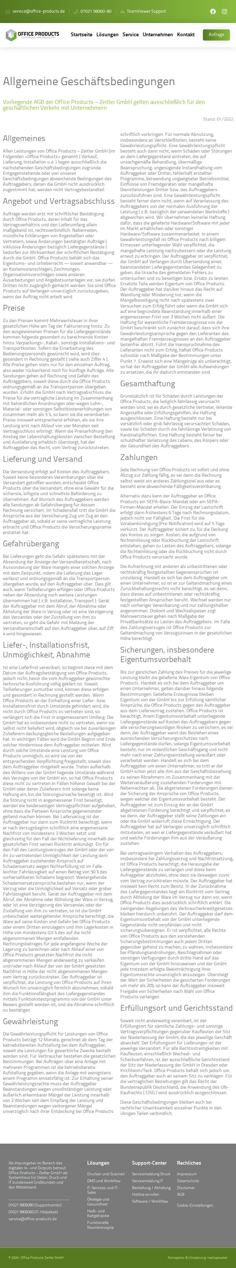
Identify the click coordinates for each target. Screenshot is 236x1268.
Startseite (81, 35)
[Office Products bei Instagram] (224, 11)
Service (131, 35)
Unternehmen (158, 35)
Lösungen (107, 35)
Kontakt (186, 35)
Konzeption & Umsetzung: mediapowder (197, 1258)
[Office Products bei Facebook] (213, 11)
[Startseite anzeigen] (34, 35)
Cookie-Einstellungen (195, 1206)
